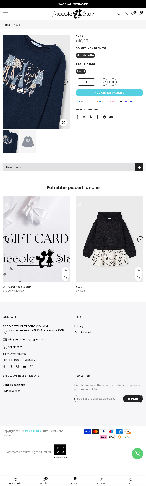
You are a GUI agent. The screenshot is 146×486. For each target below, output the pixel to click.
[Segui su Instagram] (17, 366)
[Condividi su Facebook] (77, 117)
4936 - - (81, 287)
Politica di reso (11, 391)
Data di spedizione (14, 385)
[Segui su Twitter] (11, 366)
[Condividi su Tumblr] (97, 117)
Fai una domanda (87, 109)
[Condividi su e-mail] (111, 117)
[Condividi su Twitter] (84, 117)
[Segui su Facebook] (4, 366)
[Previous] (8, 82)
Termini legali (82, 332)
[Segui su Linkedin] (24, 366)
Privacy (78, 326)
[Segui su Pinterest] (31, 366)
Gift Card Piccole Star (17, 287)
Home (6, 25)
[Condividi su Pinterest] (90, 117)
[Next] (65, 82)
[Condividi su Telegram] (104, 117)
